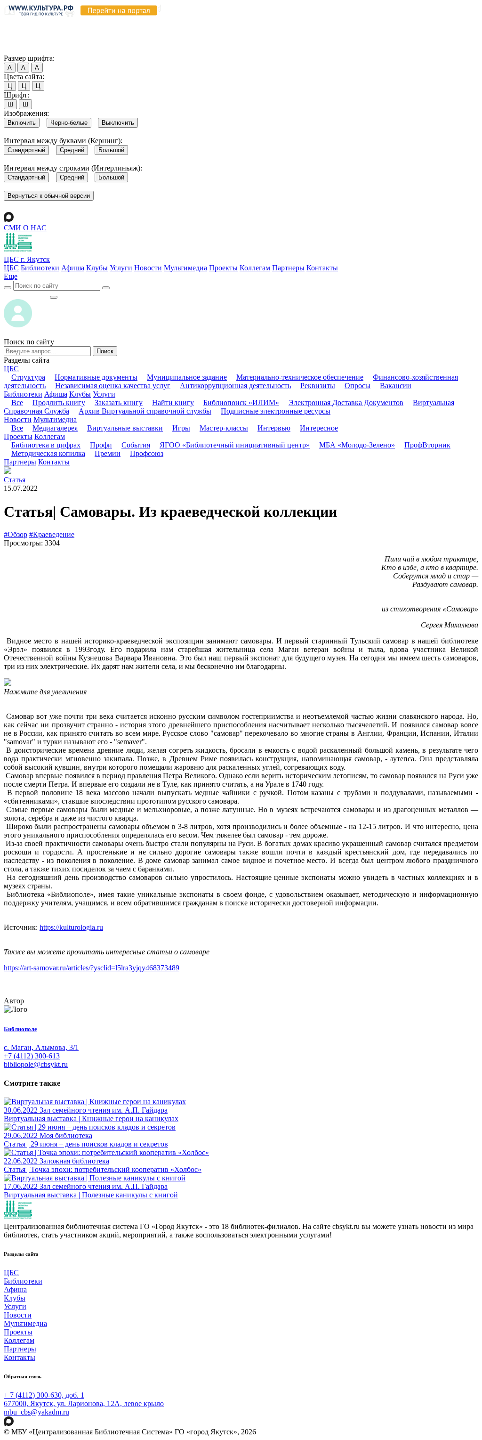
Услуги (121, 268)
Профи (101, 445)
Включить (22, 122)
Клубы (97, 268)
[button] (10, 276)
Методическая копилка (48, 453)
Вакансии (395, 386)
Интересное (319, 428)
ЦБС (11, 268)
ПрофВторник (427, 445)
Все (17, 403)
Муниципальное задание (187, 377)
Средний (72, 150)
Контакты (322, 268)
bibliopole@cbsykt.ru (36, 1064)
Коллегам (255, 268)
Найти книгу (173, 403)
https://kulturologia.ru (71, 927)
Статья (14, 480)
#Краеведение (51, 534)
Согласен (21, 49)
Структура (28, 377)
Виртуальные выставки (125, 428)
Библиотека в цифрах (45, 445)
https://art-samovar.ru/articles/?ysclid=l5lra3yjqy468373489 (91, 968)
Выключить (118, 122)
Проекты (223, 268)
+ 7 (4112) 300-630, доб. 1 (44, 1395)
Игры (181, 428)
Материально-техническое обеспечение (299, 377)
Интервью (273, 428)
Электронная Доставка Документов (346, 403)
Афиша (72, 268)
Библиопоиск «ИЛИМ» (241, 403)
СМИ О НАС (25, 228)
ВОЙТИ (26, 295)
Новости (148, 268)
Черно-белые (69, 122)
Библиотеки (40, 268)
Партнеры (288, 268)
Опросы (357, 386)
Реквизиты (317, 386)
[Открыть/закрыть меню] (53, 297)
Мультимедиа (185, 268)
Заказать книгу (119, 403)
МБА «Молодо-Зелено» (357, 445)
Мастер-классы (224, 428)
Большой (111, 150)
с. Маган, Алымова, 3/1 (41, 1047)
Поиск (104, 351)
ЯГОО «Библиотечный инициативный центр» (235, 445)
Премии (107, 453)
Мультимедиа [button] (55, 419)
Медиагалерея (55, 428)
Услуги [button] (104, 394)
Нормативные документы (96, 377)
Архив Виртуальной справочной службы (145, 411)
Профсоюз (146, 453)
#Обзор (15, 534)
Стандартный (26, 150)
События (135, 445)
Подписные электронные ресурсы (275, 411)
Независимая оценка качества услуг (112, 386)
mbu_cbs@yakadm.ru (36, 1412)
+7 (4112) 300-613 (32, 1056)
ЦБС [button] (11, 369)
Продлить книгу (58, 403)
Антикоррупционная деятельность (235, 386)
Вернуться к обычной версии (49, 195)
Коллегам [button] (49, 436)
